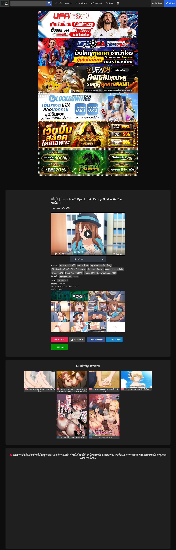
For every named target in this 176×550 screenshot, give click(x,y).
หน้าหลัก (58, 3)
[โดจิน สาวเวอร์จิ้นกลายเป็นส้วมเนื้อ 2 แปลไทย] (72, 415)
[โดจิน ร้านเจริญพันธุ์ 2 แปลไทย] (104, 415)
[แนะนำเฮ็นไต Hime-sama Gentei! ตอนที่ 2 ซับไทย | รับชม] (104, 379)
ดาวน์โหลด (78, 339)
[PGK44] (88, 147)
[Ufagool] (88, 37)
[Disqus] (88, 496)
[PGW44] (88, 175)
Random (68, 3)
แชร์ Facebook (96, 339)
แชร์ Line (60, 347)
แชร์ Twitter (115, 339)
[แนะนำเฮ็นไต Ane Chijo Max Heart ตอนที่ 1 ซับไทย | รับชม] (39, 379)
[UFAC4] (88, 92)
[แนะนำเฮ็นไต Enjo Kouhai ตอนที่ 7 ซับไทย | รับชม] (136, 379)
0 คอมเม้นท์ (59, 339)
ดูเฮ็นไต (171, 3)
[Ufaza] (88, 65)
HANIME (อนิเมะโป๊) (61, 208)
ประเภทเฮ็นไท (81, 3)
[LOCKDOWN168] (88, 120)
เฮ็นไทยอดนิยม (96, 3)
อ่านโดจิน (109, 3)
